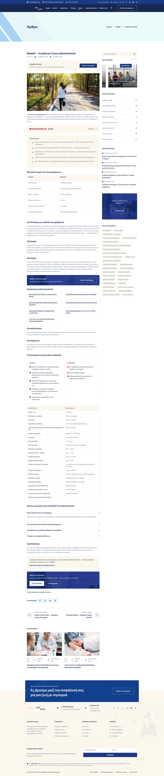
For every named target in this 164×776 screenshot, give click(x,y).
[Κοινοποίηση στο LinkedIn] (50, 600)
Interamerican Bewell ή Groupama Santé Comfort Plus (42, 312)
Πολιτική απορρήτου (107, 772)
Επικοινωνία (133, 772)
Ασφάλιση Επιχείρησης (61, 736)
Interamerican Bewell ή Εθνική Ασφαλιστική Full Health (80, 312)
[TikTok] (136, 2)
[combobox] (117, 54)
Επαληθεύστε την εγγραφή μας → (86, 765)
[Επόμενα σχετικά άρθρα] (132, 59)
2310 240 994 (73, 2)
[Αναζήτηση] (111, 8)
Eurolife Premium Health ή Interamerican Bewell (81, 294)
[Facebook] (120, 2)
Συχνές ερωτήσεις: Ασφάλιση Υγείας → (39, 592)
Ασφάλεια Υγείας (35, 64)
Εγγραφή (110, 755)
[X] (126, 2)
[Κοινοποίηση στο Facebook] (40, 600)
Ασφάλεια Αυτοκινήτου (61, 726)
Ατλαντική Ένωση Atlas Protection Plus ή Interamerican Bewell (42, 320)
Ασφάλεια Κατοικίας (60, 733)
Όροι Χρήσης (94, 772)
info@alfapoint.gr (34, 2)
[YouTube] (133, 2)
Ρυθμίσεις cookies (121, 772)
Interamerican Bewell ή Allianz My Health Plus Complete (43, 304)
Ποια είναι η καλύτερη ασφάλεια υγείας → (42, 565)
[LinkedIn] (129, 2)
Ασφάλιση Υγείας (43, 57)
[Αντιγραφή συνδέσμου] (55, 600)
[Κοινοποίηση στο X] (45, 600)
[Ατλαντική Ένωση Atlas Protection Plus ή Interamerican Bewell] (82, 644)
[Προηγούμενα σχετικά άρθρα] (136, 59)
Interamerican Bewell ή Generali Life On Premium (81, 302)
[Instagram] (123, 2)
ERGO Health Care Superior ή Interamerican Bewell (43, 295)
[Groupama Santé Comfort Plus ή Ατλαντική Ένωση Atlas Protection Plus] (44, 644)
